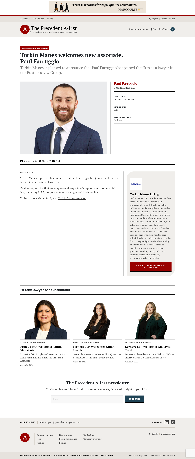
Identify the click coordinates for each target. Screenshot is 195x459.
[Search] (172, 29)
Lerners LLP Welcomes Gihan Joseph (94, 348)
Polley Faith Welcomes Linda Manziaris (41, 348)
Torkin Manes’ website (72, 198)
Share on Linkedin (30, 161)
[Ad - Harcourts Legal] (97, 7)
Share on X (46, 161)
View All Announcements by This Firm (150, 266)
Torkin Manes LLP (142, 194)
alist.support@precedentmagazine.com (60, 422)
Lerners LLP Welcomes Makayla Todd (147, 348)
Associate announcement (33, 343)
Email (58, 161)
